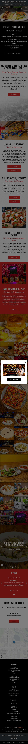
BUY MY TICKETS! (14, 380)
